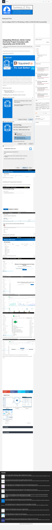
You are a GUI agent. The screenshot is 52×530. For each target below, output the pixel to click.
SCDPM (48, 104)
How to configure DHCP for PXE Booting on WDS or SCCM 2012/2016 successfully (24, 22)
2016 (37, 60)
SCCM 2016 (45, 104)
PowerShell (37, 104)
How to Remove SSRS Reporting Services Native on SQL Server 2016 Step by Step (18, 499)
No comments (5, 47)
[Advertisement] (17, 31)
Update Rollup (47, 107)
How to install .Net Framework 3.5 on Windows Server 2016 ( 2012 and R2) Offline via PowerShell (20, 504)
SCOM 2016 (25, 46)
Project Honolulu (19, 46)
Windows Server (38, 108)
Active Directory (38, 102)
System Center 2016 (40, 107)
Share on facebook (12, 392)
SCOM (37, 105)
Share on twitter (20, 392)
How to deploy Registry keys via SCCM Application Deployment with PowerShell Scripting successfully (21, 484)
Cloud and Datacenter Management (11, 46)
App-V (40, 102)
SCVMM (46, 105)
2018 (37, 51)
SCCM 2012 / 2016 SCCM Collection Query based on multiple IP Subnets (16, 509)
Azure (42, 102)
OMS (45, 103)
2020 (37, 48)
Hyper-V (40, 103)
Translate (41, 119)
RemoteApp (39, 104)
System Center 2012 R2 (45, 106)
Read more (42, 70)
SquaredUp (29, 46)
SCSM (44, 105)
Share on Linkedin (28, 392)
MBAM (43, 103)
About (7, 1)
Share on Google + (5, 392)
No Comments (39, 70)
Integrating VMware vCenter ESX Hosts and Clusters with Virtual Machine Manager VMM (42, 75)
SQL (47, 105)
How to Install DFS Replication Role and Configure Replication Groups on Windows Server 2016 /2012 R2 (21, 518)
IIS (41, 103)
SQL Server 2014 (39, 106)
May (37, 53)
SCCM (42, 104)
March (38, 57)
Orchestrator (47, 103)
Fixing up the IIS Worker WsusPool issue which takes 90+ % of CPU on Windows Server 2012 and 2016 (21, 489)
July (37, 52)
